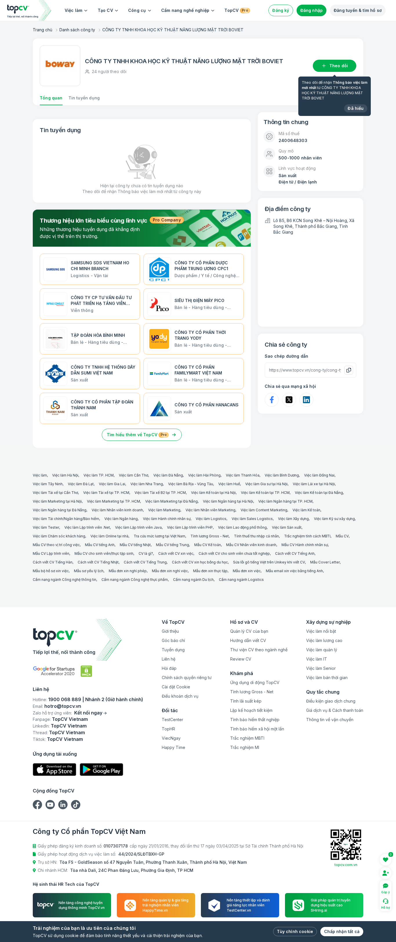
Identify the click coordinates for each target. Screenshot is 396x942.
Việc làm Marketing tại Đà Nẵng (171, 501)
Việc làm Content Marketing (264, 510)
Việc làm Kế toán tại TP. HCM (265, 492)
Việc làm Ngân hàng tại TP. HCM (285, 501)
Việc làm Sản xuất (286, 527)
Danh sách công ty (77, 29)
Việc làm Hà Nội (65, 475)
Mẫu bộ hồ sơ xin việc (51, 571)
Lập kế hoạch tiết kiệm (251, 710)
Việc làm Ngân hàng (121, 519)
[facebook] (37, 804)
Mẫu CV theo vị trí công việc (56, 545)
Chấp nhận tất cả (341, 931)
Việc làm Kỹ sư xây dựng (334, 519)
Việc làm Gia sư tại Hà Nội (266, 484)
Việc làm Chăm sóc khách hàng (59, 536)
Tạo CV (105, 10)
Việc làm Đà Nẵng (168, 475)
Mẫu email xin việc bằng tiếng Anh (294, 571)
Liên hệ (168, 659)
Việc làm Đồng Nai (319, 475)
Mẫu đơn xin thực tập (210, 571)
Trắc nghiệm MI (244, 747)
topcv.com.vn (346, 865)
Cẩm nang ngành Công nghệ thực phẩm (134, 579)
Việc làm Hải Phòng (204, 475)
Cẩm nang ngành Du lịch (193, 579)
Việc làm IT (316, 659)
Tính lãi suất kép (245, 701)
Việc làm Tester (46, 527)
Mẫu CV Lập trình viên (51, 553)
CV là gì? (146, 553)
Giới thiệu (170, 631)
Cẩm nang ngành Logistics (241, 579)
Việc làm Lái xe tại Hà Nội (314, 484)
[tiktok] (75, 804)
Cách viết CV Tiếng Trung (145, 562)
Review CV (240, 659)
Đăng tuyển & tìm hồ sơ (358, 10)
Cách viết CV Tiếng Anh (295, 553)
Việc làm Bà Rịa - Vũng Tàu (190, 484)
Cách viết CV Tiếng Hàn (52, 562)
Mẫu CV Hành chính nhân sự (304, 545)
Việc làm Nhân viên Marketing (210, 510)
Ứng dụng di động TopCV (254, 682)
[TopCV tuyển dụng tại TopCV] (88, 640)
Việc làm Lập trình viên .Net (87, 527)
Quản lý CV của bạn (249, 631)
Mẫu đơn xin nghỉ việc (170, 571)
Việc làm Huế (229, 484)
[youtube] (50, 804)
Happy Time (173, 747)
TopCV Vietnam (70, 719)
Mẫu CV (342, 536)
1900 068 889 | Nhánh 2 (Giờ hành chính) (95, 699)
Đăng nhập (311, 10)
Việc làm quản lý (321, 649)
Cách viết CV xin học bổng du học (200, 562)
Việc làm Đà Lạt (81, 484)
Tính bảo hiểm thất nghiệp (254, 719)
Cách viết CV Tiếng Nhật (98, 562)
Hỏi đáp (169, 668)
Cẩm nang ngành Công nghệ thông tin (64, 579)
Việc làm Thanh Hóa (242, 475)
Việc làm (74, 10)
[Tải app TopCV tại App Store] (54, 769)
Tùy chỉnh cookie (295, 931)
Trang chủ (42, 29)
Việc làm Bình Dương (282, 475)
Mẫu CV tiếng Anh (100, 545)
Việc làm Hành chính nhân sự (166, 519)
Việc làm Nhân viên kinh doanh (117, 510)
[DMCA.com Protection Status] (86, 671)
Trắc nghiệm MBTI (247, 738)
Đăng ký (280, 10)
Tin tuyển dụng (84, 97)
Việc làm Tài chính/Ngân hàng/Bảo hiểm (66, 519)
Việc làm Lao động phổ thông (242, 527)
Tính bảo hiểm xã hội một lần (257, 728)
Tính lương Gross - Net (209, 536)
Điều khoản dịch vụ (180, 696)
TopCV (236, 10)
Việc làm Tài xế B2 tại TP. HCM (160, 492)
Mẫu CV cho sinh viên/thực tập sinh (104, 553)
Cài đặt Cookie (176, 686)
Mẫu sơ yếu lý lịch (88, 571)
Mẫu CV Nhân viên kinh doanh (251, 545)
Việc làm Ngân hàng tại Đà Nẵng (59, 510)
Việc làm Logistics (211, 519)
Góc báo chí (173, 640)
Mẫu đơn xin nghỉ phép (128, 571)
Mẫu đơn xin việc (247, 571)
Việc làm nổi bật (321, 631)
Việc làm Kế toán (306, 510)
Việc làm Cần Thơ (133, 475)
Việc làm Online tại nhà (109, 536)
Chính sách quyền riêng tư (187, 677)
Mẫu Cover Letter (325, 562)
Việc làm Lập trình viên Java (138, 527)
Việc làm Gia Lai (112, 484)
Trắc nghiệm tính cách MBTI (307, 536)
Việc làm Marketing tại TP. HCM (113, 501)
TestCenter (172, 719)
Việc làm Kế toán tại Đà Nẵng (319, 492)
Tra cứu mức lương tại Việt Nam (159, 536)
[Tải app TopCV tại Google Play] (101, 769)
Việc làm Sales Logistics (252, 519)
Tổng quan (51, 97)
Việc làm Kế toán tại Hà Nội (213, 492)
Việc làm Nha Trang (146, 484)
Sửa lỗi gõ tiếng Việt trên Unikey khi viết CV (269, 562)
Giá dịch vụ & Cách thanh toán (334, 710)
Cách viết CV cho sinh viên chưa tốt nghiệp (234, 553)
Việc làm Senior (321, 668)
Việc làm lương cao (324, 640)
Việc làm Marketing (164, 510)
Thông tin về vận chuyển (329, 719)
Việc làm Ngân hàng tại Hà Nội (228, 501)
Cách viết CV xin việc (175, 553)
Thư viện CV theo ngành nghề (259, 649)
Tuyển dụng (173, 649)
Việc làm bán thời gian (327, 677)
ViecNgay (171, 738)
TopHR (168, 728)
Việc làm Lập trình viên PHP (190, 527)
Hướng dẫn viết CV (248, 640)
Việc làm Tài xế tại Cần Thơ (55, 492)
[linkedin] (63, 804)
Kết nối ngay (88, 713)
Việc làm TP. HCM (98, 475)
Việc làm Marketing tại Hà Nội (57, 501)
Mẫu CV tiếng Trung (172, 545)
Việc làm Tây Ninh (48, 484)
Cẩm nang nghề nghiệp (185, 10)
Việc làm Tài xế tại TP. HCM (106, 492)
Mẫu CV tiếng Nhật (135, 545)
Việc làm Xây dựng (293, 519)
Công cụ (137, 10)
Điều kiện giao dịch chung (330, 701)
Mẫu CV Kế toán (207, 545)
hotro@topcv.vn (62, 706)
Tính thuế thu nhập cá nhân (256, 536)
